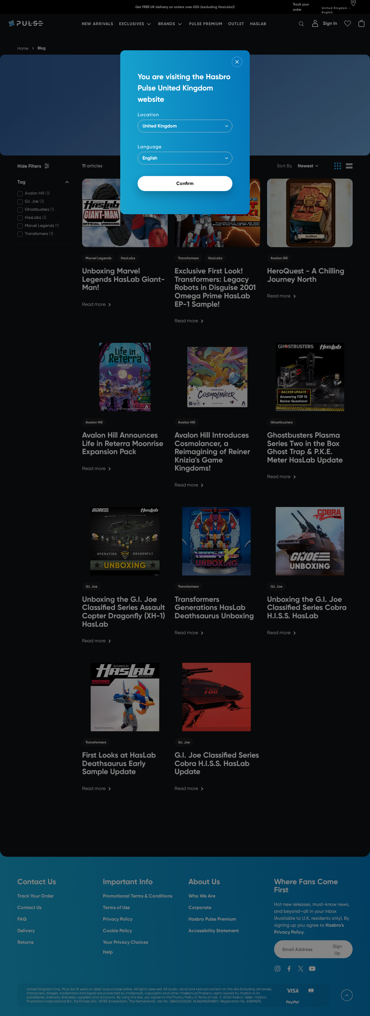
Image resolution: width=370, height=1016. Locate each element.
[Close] (237, 61)
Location (148, 114)
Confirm (185, 183)
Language (150, 146)
